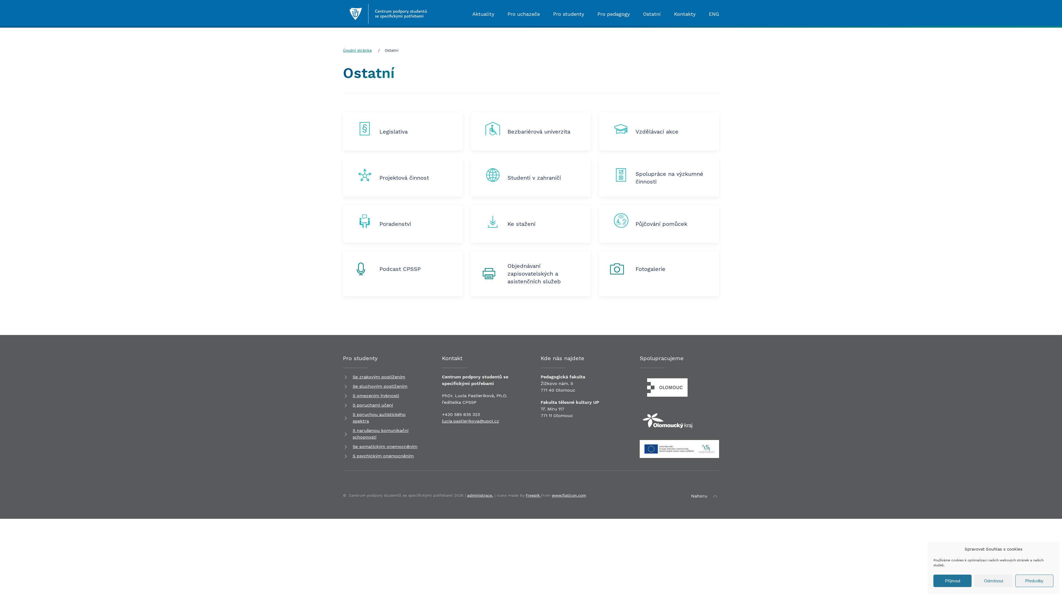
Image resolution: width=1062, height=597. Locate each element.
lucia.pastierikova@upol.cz (470, 421)
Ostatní (652, 14)
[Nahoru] (715, 496)
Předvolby (1034, 580)
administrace (479, 495)
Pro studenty (568, 14)
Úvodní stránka (357, 50)
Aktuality (483, 14)
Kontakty (685, 14)
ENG (714, 14)
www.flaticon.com (569, 495)
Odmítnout (993, 580)
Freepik (533, 495)
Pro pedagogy (613, 14)
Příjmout (952, 580)
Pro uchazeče (523, 14)
